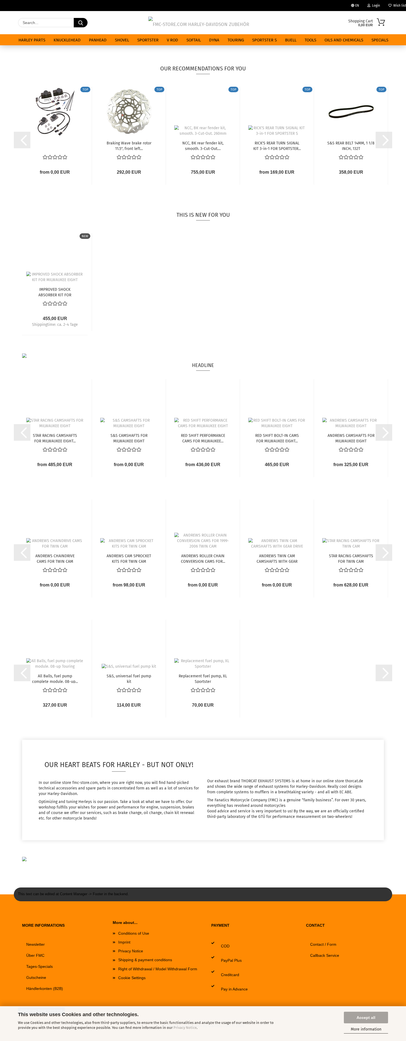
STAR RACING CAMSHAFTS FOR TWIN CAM (351, 558)
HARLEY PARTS (32, 40)
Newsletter (35, 944)
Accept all (366, 1017)
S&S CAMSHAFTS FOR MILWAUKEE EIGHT (128, 438)
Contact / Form (323, 944)
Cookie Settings (132, 978)
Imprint (124, 942)
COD (225, 946)
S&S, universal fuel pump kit (129, 678)
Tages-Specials (39, 966)
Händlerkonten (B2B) (44, 988)
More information (366, 1029)
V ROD (172, 40)
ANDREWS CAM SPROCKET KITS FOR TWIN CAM (129, 558)
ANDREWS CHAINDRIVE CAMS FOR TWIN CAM (55, 558)
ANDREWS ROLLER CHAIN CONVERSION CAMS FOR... (203, 558)
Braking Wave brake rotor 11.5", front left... (129, 145)
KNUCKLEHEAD (67, 40)
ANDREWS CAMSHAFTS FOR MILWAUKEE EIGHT (351, 438)
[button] (22, 140)
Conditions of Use (133, 933)
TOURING (236, 40)
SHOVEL (122, 40)
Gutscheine (36, 977)
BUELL (290, 40)
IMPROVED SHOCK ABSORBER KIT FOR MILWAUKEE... (54, 292)
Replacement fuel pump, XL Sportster (203, 678)
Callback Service (324, 955)
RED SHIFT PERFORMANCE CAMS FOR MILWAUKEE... (203, 438)
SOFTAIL (193, 40)
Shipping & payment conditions (145, 960)
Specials (379, 40)
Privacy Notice (185, 1028)
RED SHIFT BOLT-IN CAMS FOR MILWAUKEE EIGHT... (277, 438)
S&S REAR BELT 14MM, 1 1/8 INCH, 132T (351, 145)
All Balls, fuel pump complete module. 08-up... (55, 678)
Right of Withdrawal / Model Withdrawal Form (157, 969)
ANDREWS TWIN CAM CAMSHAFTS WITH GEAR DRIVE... (277, 558)
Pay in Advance (234, 989)
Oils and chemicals (344, 40)
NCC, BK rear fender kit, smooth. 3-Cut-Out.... (202, 145)
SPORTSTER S (264, 40)
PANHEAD (98, 40)
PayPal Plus (231, 960)
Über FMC (35, 955)
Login (375, 5)
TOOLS (310, 40)
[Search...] (81, 22)
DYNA (214, 40)
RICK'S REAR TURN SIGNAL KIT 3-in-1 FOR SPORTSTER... (277, 145)
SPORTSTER (148, 40)
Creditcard (230, 975)
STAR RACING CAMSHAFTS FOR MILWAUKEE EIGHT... (55, 438)
